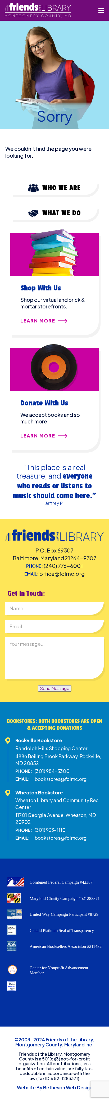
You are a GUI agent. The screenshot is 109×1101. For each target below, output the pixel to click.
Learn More (37, 321)
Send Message (54, 688)
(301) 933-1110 (50, 830)
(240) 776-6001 (63, 565)
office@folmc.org (62, 573)
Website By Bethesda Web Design (54, 1087)
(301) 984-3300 (52, 771)
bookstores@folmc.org (61, 779)
